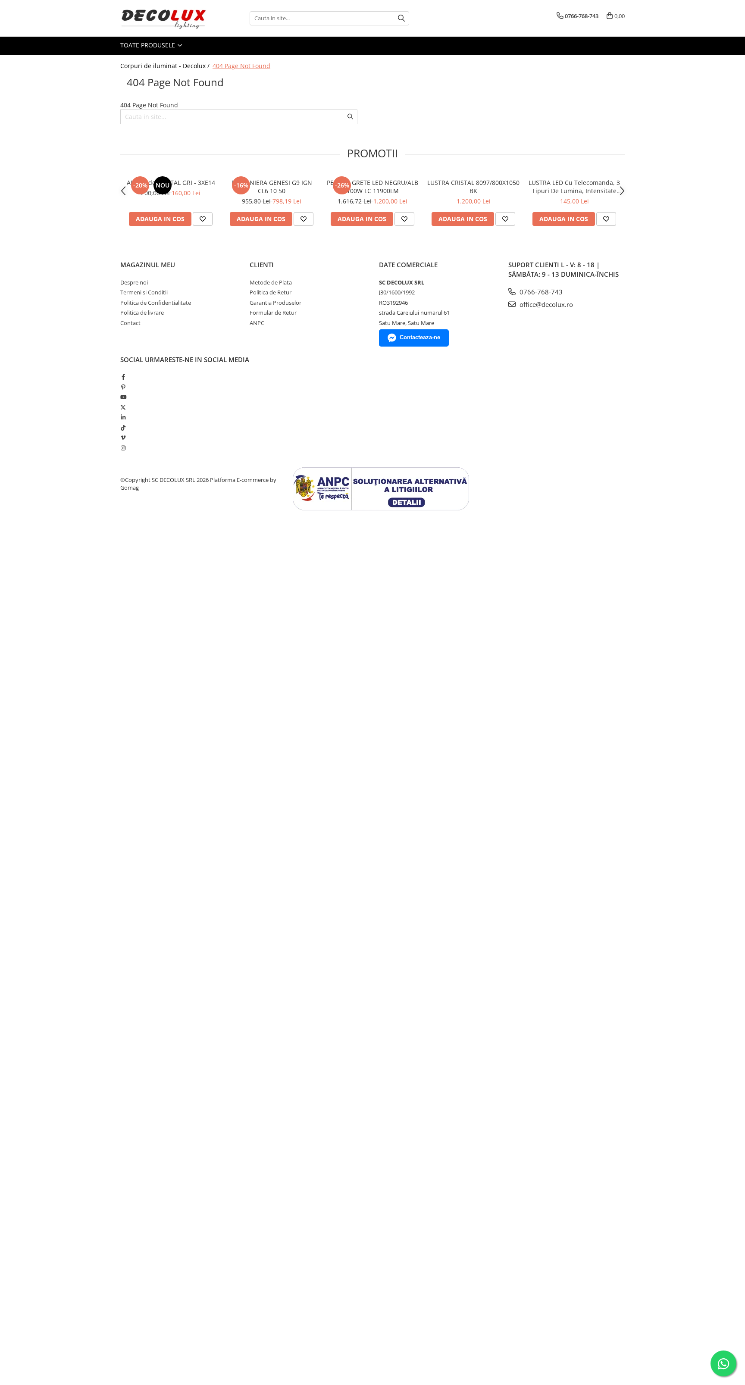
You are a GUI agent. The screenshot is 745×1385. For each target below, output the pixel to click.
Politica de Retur (270, 292)
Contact (130, 323)
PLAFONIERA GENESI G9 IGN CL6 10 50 (272, 186)
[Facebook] (123, 377)
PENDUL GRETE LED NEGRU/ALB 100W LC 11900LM (372, 186)
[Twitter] (123, 407)
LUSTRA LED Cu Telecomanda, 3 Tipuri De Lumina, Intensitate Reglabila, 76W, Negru (574, 186)
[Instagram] (123, 448)
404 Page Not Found (241, 66)
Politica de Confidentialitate (155, 302)
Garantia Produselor (275, 302)
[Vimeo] (123, 437)
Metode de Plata (271, 282)
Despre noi (134, 282)
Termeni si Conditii (144, 292)
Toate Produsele (148, 45)
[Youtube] (123, 397)
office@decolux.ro (545, 304)
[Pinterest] (123, 387)
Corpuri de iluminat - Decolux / (165, 66)
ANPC (257, 323)
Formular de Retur (273, 312)
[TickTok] (123, 427)
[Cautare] (401, 18)
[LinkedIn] (123, 417)
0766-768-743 (540, 292)
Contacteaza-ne (420, 337)
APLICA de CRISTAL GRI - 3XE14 (171, 182)
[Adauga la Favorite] (203, 219)
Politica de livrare (142, 312)
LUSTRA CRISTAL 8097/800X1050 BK (473, 186)
